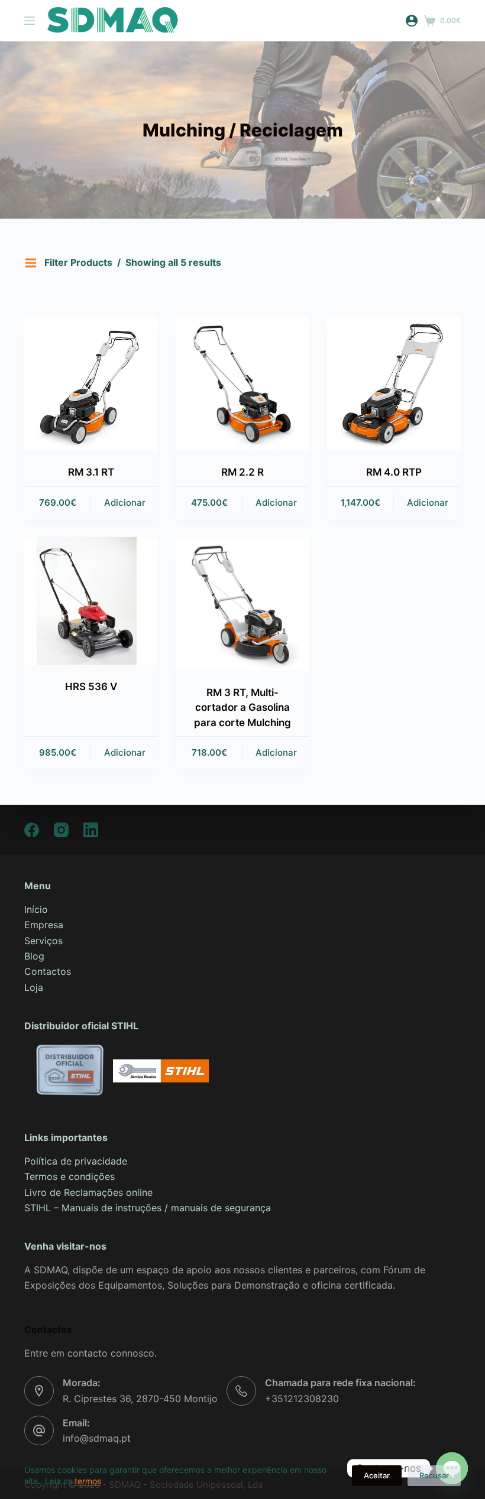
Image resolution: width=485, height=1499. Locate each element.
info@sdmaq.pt (97, 1438)
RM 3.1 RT (91, 472)
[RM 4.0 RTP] (394, 383)
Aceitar (377, 1475)
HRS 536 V (91, 686)
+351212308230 (302, 1398)
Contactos (47, 971)
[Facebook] (31, 829)
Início (36, 909)
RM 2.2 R (242, 472)
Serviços (43, 941)
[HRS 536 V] (91, 601)
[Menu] (29, 20)
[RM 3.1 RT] (91, 383)
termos (88, 1481)
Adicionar (125, 502)
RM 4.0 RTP (394, 472)
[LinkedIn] (90, 829)
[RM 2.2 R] (242, 383)
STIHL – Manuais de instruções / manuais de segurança (149, 1208)
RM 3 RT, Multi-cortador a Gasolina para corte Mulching (242, 708)
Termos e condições (69, 1176)
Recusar (434, 1475)
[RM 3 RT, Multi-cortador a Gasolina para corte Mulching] (242, 604)
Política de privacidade (75, 1161)
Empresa (43, 925)
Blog (34, 956)
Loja (33, 987)
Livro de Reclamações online (88, 1192)
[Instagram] (61, 829)
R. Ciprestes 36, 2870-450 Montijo (140, 1398)
